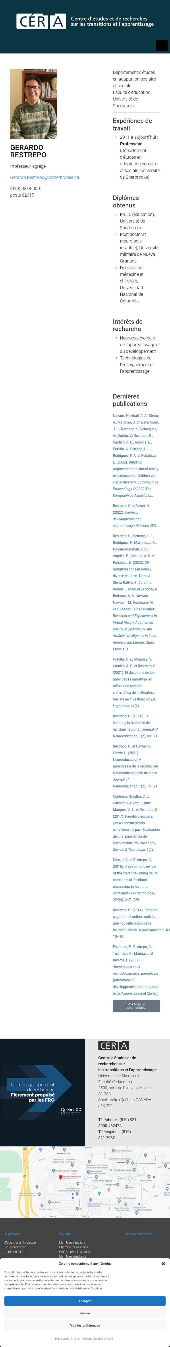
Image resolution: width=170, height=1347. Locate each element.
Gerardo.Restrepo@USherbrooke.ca (44, 177)
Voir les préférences (85, 1325)
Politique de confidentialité (97, 1338)
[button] (163, 1263)
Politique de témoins (67, 1338)
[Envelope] (162, 7)
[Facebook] (150, 7)
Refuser (85, 1313)
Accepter (85, 1301)
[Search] (141, 7)
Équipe (65, 1233)
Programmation (139, 1233)
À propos (12, 1233)
